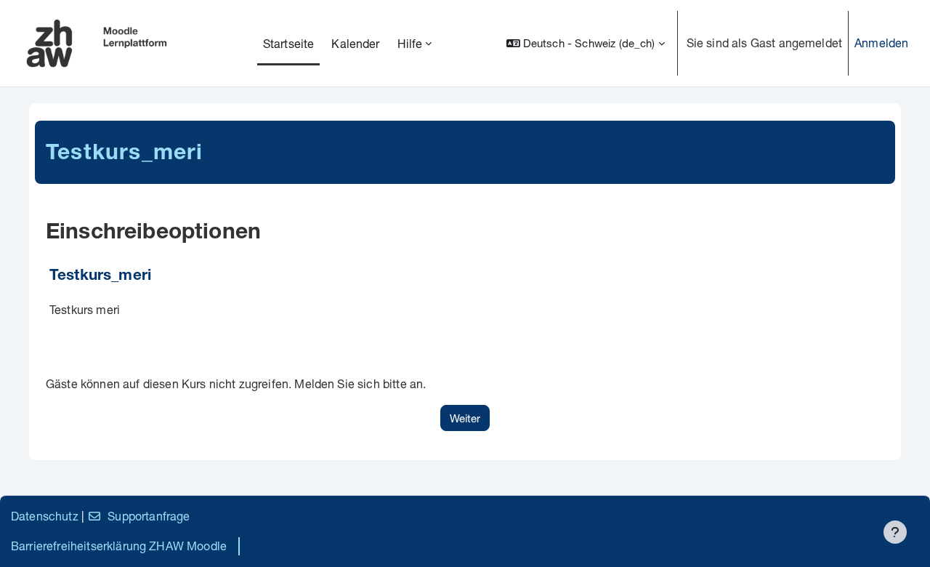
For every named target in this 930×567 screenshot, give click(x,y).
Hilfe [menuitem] (410, 43)
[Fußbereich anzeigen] (895, 532)
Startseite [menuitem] (289, 43)
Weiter (465, 418)
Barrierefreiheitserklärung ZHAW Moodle (119, 545)
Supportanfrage (149, 516)
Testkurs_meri (100, 276)
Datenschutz (44, 516)
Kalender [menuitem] (355, 43)
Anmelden (881, 42)
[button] (585, 43)
